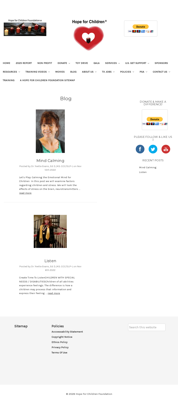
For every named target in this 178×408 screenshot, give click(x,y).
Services (111, 63)
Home (6, 63)
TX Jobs (107, 71)
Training (8, 80)
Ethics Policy (59, 342)
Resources (10, 71)
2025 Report (24, 63)
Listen (50, 261)
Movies (60, 71)
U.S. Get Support (136, 63)
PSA (142, 71)
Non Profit (44, 63)
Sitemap (21, 326)
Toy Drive (82, 63)
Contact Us (160, 71)
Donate (63, 63)
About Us (88, 71)
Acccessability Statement (67, 331)
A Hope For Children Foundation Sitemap (47, 80)
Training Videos (36, 71)
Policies (126, 71)
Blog (73, 71)
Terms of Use (59, 352)
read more (25, 193)
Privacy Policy (60, 347)
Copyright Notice (62, 336)
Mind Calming (50, 160)
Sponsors (161, 63)
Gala (97, 63)
